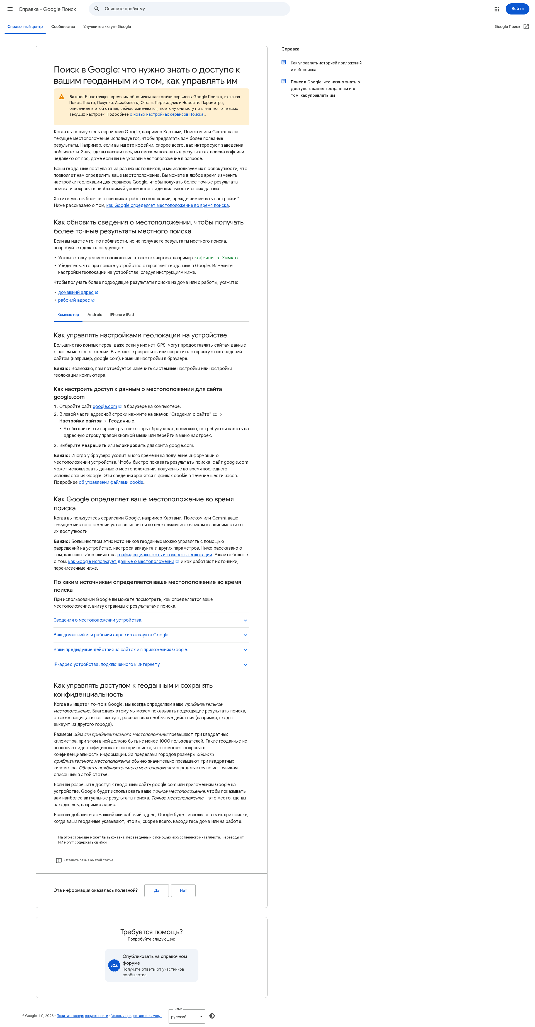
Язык (178, 1009)
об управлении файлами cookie (111, 482)
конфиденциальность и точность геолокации (164, 555)
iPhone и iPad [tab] (122, 314)
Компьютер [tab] (68, 314)
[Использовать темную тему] (212, 1016)
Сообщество (63, 26)
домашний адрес (76, 292)
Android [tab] (95, 314)
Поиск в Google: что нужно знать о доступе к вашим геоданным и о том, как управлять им (325, 88)
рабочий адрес (74, 300)
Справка (290, 49)
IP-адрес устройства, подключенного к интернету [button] (107, 664)
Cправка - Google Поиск (47, 9)
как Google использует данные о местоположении (121, 561)
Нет (183, 890)
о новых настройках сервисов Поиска (166, 114)
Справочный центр (25, 26)
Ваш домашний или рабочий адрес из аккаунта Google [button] (111, 635)
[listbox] (187, 1016)
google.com (105, 406)
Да (156, 890)
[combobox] (197, 9)
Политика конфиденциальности (82, 1016)
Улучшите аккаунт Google (107, 26)
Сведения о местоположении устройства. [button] (98, 620)
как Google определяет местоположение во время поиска (167, 205)
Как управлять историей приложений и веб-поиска (326, 66)
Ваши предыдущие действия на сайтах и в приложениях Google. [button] (121, 650)
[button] (10, 9)
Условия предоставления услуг (136, 1016)
